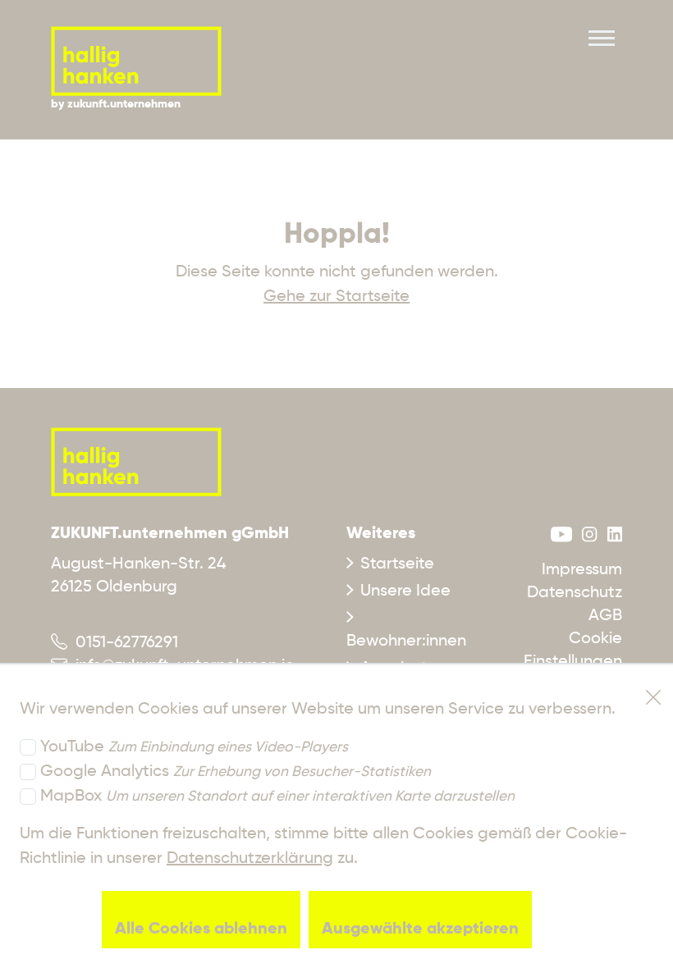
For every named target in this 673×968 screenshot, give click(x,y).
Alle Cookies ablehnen (201, 929)
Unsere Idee (405, 591)
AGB (605, 616)
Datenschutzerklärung (250, 859)
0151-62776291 (122, 643)
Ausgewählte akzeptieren (420, 929)
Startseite (397, 564)
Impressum (582, 570)
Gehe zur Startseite (336, 297)
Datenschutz (574, 593)
